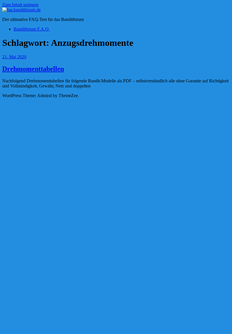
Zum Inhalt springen (20, 4)
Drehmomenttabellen (33, 68)
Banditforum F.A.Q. (32, 29)
